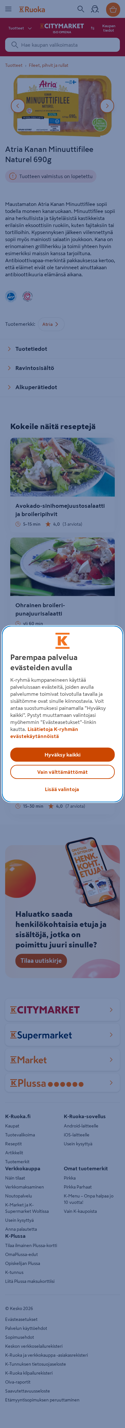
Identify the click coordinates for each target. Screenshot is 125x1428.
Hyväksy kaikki (62, 754)
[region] (62, 714)
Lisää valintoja (62, 789)
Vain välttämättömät (62, 771)
